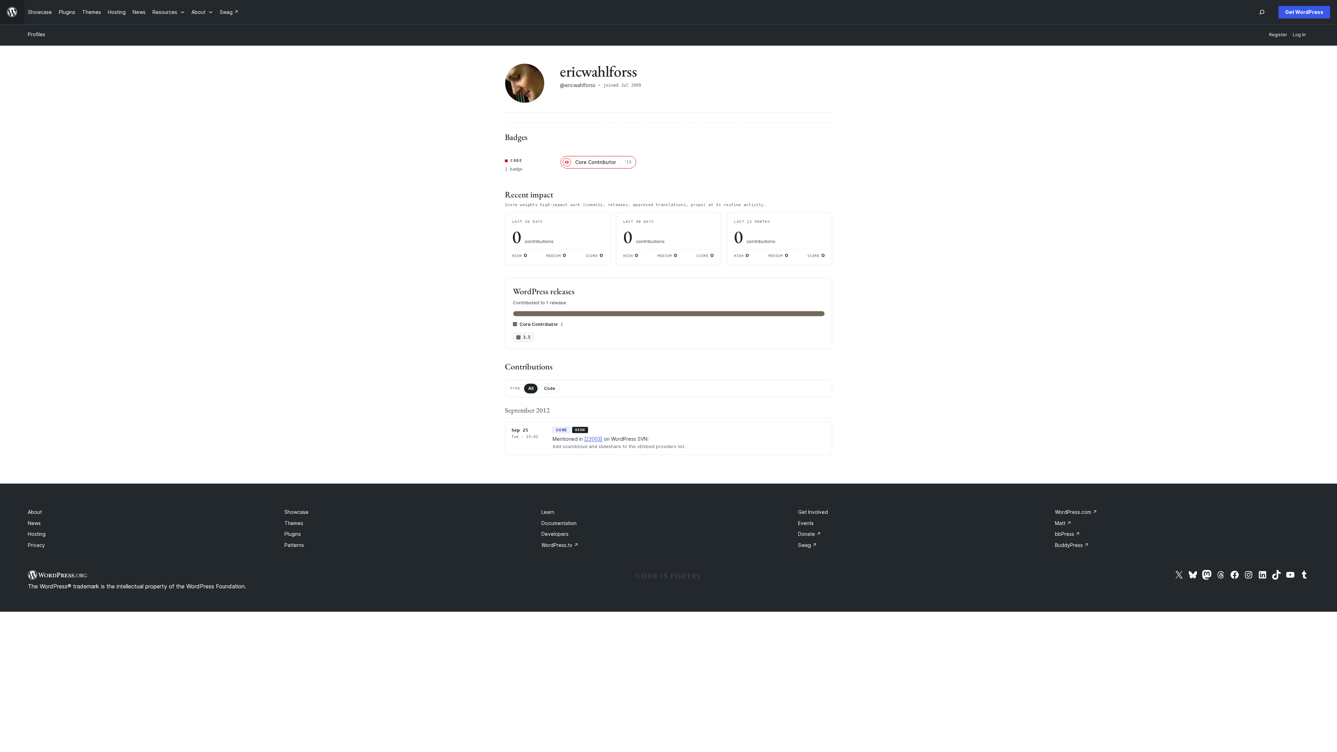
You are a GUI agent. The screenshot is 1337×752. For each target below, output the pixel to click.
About (35, 512)
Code (549, 388)
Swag (807, 545)
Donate (809, 534)
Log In (1299, 34)
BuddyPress (1072, 545)
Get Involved (813, 512)
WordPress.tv (559, 545)
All (530, 388)
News (34, 523)
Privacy (36, 545)
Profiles (36, 34)
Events (806, 523)
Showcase (296, 512)
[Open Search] (1262, 12)
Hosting (37, 534)
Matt (1063, 523)
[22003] (593, 439)
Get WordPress (1304, 12)
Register (1278, 34)
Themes (293, 523)
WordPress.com (1076, 512)
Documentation (559, 523)
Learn (547, 512)
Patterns (294, 545)
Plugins (292, 534)
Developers (555, 534)
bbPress (1067, 534)
